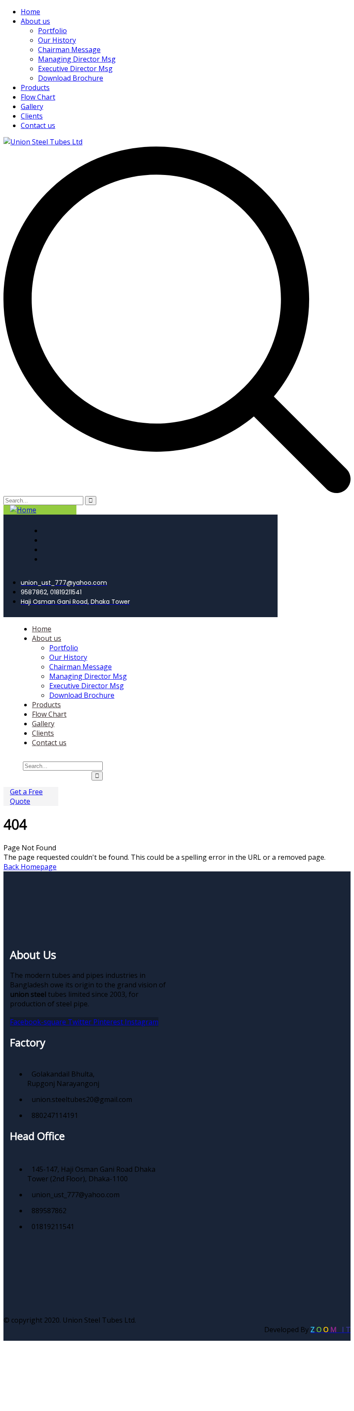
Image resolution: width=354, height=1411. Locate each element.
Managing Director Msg (77, 59)
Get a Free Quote (26, 796)
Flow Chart (38, 97)
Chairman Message (69, 49)
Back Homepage (30, 866)
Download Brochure (70, 78)
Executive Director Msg (75, 68)
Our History (57, 40)
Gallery (32, 106)
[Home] (23, 510)
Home (30, 11)
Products (35, 87)
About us (35, 21)
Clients (32, 116)
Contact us (38, 125)
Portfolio (52, 30)
